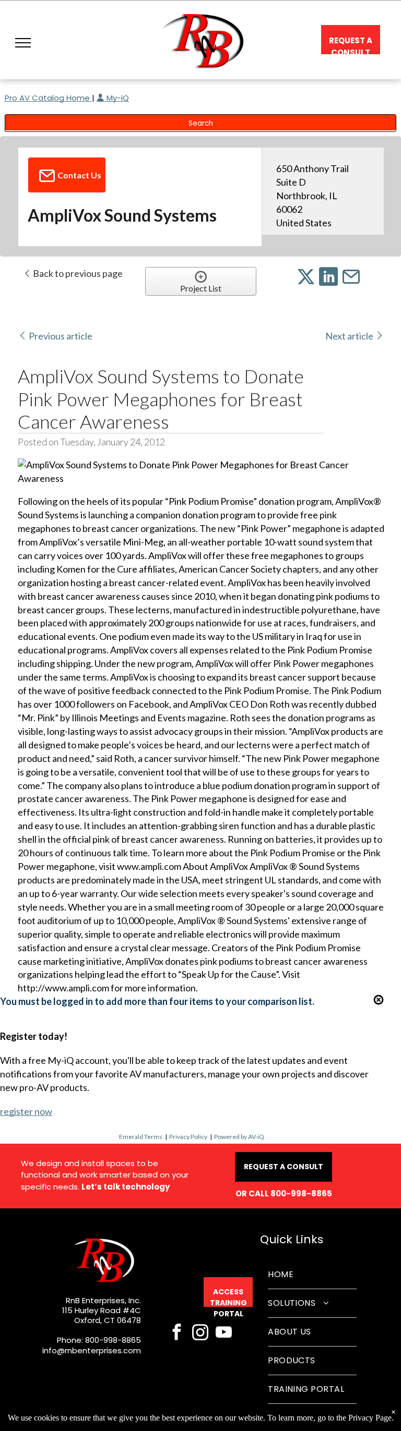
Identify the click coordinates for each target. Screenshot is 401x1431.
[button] (23, 42)
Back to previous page (77, 273)
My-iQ (116, 97)
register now (26, 1111)
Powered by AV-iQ (239, 1137)
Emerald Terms (140, 1137)
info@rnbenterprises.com (91, 1350)
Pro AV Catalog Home (48, 97)
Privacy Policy (188, 1137)
